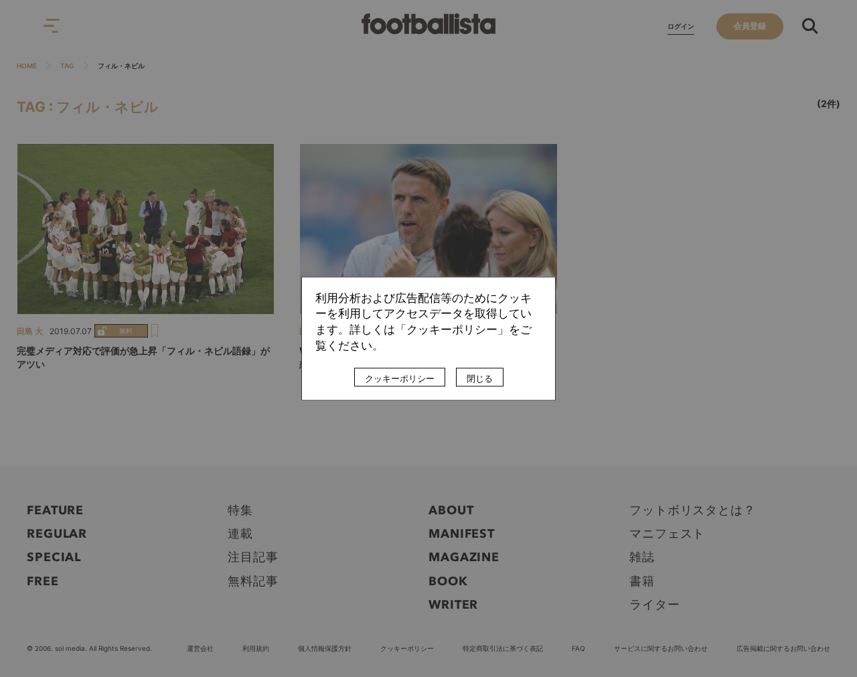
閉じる (480, 378)
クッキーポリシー (400, 378)
